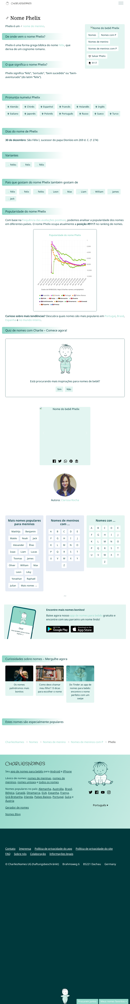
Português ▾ (100, 805)
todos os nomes (49, 782)
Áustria (9, 800)
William (99, 191)
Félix (61, 45)
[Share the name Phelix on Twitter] (59, 461)
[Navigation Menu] (122, 3)
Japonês (31, 113)
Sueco (100, 113)
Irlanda (28, 797)
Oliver (12, 565)
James (115, 191)
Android (55, 771)
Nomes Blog (13, 814)
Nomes (92, 34)
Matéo (13, 538)
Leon (55, 191)
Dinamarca (33, 793)
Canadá (20, 793)
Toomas (18, 558)
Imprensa (25, 848)
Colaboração (38, 854)
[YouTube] (103, 791)
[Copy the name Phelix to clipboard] (76, 461)
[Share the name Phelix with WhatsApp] (65, 461)
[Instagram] (109, 791)
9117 (94, 62)
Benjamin (30, 531)
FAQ (7, 854)
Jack (12, 198)
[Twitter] (90, 791)
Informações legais (61, 854)
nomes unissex (27, 782)
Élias (31, 545)
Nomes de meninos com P (102, 48)
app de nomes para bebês (86, 615)
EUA (44, 793)
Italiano (13, 113)
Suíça (68, 797)
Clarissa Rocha (70, 500)
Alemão (13, 106)
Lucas (34, 551)
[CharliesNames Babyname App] (19, 3)
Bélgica (9, 793)
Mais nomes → (29, 585)
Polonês (48, 113)
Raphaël (31, 578)
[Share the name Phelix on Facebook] (53, 461)
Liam (83, 191)
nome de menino (33, 26)
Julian (13, 585)
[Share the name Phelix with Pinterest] (70, 461)
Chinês (30, 106)
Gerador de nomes (17, 807)
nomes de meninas (39, 778)
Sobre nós (20, 854)
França (64, 793)
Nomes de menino (98, 41)
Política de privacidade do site (94, 848)
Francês (65, 106)
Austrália (58, 789)
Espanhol (48, 106)
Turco (115, 113)
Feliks (13, 164)
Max (69, 191)
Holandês (83, 106)
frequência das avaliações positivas (44, 220)
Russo (84, 113)
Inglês (101, 106)
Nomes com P (108, 34)
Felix (27, 164)
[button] (43, 433)
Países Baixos (42, 797)
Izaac (13, 551)
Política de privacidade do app (53, 848)
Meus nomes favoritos (113, 1001)
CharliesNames (14, 742)
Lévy (28, 571)
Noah (25, 538)
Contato (10, 848)
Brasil (120, 316)
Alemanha (45, 789)
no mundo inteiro (30, 320)
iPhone (67, 771)
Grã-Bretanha (14, 797)
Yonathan (17, 578)
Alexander (18, 545)
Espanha (10, 320)
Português (67, 113)
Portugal (110, 316)
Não (69, 389)
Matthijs (15, 531)
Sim (59, 389)
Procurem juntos (87, 1001)
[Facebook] (96, 791)
